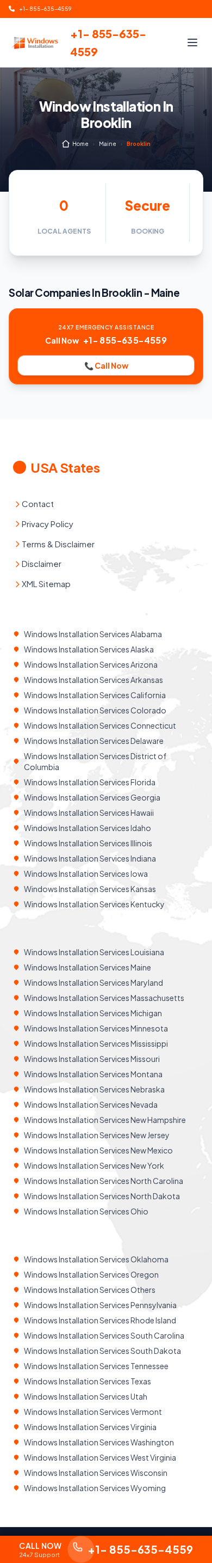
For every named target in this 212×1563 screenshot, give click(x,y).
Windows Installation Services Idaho (87, 828)
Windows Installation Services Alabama (93, 634)
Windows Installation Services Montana (93, 1074)
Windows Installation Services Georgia (92, 797)
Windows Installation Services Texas (87, 1381)
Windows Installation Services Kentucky (94, 904)
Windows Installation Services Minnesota (96, 1028)
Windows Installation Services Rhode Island (100, 1320)
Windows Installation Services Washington (99, 1442)
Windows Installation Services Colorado (95, 710)
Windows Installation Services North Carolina (103, 1181)
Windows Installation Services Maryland (93, 982)
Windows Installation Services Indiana (90, 858)
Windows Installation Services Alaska (89, 649)
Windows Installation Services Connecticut (100, 725)
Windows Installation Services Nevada (91, 1104)
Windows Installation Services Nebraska (94, 1089)
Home (80, 144)
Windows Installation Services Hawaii (89, 812)
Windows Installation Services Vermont (93, 1412)
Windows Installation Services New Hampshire (105, 1120)
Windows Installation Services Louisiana (94, 952)
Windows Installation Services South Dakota (102, 1351)
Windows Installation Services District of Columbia (95, 761)
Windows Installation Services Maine (87, 967)
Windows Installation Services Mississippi (96, 1043)
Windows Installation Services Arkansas (93, 680)
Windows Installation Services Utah (85, 1396)
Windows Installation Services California (95, 695)
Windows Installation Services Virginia (90, 1427)
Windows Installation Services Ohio (86, 1211)
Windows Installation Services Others (89, 1290)
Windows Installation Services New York (94, 1165)
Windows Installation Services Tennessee (96, 1366)
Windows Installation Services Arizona (91, 664)
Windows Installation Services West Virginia (100, 1457)
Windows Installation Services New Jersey (97, 1135)
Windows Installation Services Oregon (91, 1274)
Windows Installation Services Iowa (86, 873)
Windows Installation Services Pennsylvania (100, 1305)
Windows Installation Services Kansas (90, 889)
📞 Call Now (106, 365)
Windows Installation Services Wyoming (95, 1488)
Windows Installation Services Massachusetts (104, 998)
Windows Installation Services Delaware (94, 741)
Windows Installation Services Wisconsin (95, 1472)
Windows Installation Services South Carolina (104, 1335)
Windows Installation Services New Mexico (98, 1150)
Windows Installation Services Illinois (88, 843)
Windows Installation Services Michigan (93, 1013)
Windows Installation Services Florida (89, 782)
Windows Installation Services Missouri (92, 1059)
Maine (107, 144)
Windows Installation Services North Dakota (102, 1196)
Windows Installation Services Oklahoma (96, 1259)
